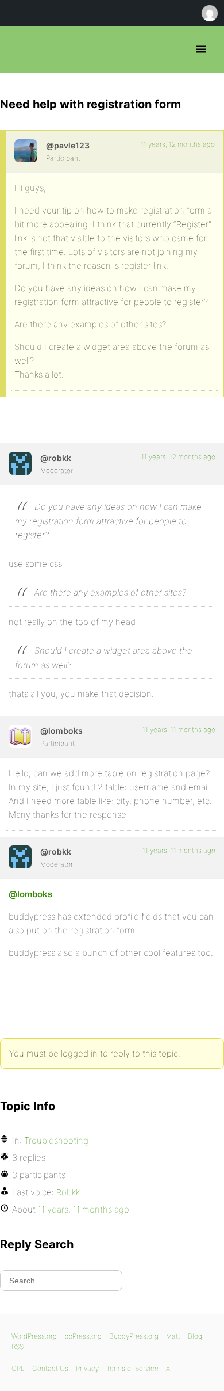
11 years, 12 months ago (178, 144)
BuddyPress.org (134, 1336)
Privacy (87, 1368)
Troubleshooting (56, 1140)
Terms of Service (132, 1368)
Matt (173, 1336)
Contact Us (50, 1368)
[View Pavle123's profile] (25, 150)
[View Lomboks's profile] (20, 736)
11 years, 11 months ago (178, 729)
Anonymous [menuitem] (209, 13)
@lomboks (30, 894)
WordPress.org (34, 1336)
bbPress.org (18, 49)
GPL (18, 1368)
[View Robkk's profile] (20, 463)
